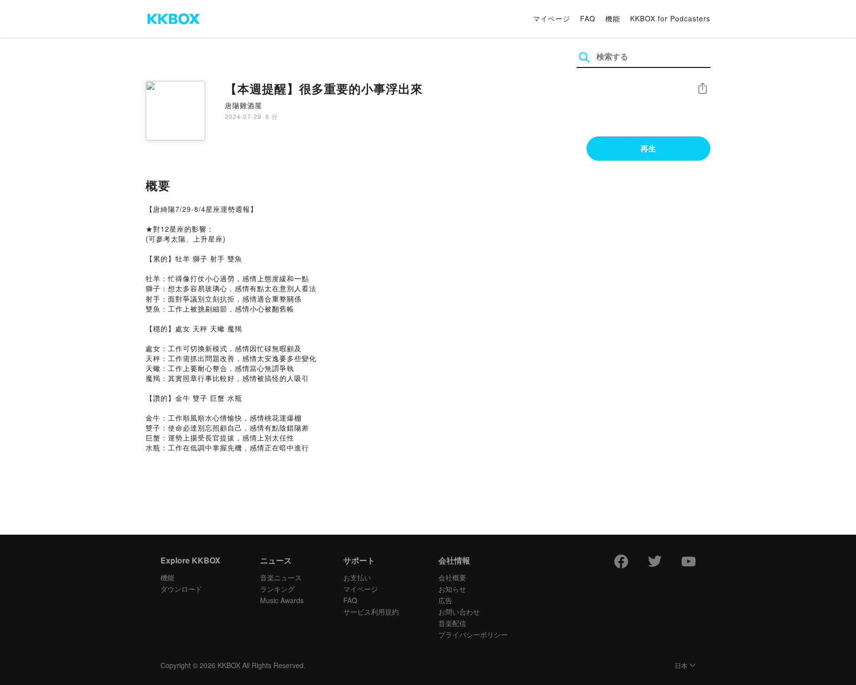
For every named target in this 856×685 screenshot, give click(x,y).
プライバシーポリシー (473, 634)
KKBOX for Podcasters (670, 18)
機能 (612, 18)
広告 (445, 600)
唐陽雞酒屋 (243, 105)
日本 (681, 666)
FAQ (587, 18)
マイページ (551, 18)
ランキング (277, 589)
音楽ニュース (281, 577)
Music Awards (282, 600)
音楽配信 (452, 623)
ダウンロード (181, 589)
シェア (702, 88)
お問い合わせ (459, 612)
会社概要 (452, 577)
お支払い (357, 577)
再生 (648, 148)
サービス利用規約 (371, 612)
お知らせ (452, 589)
